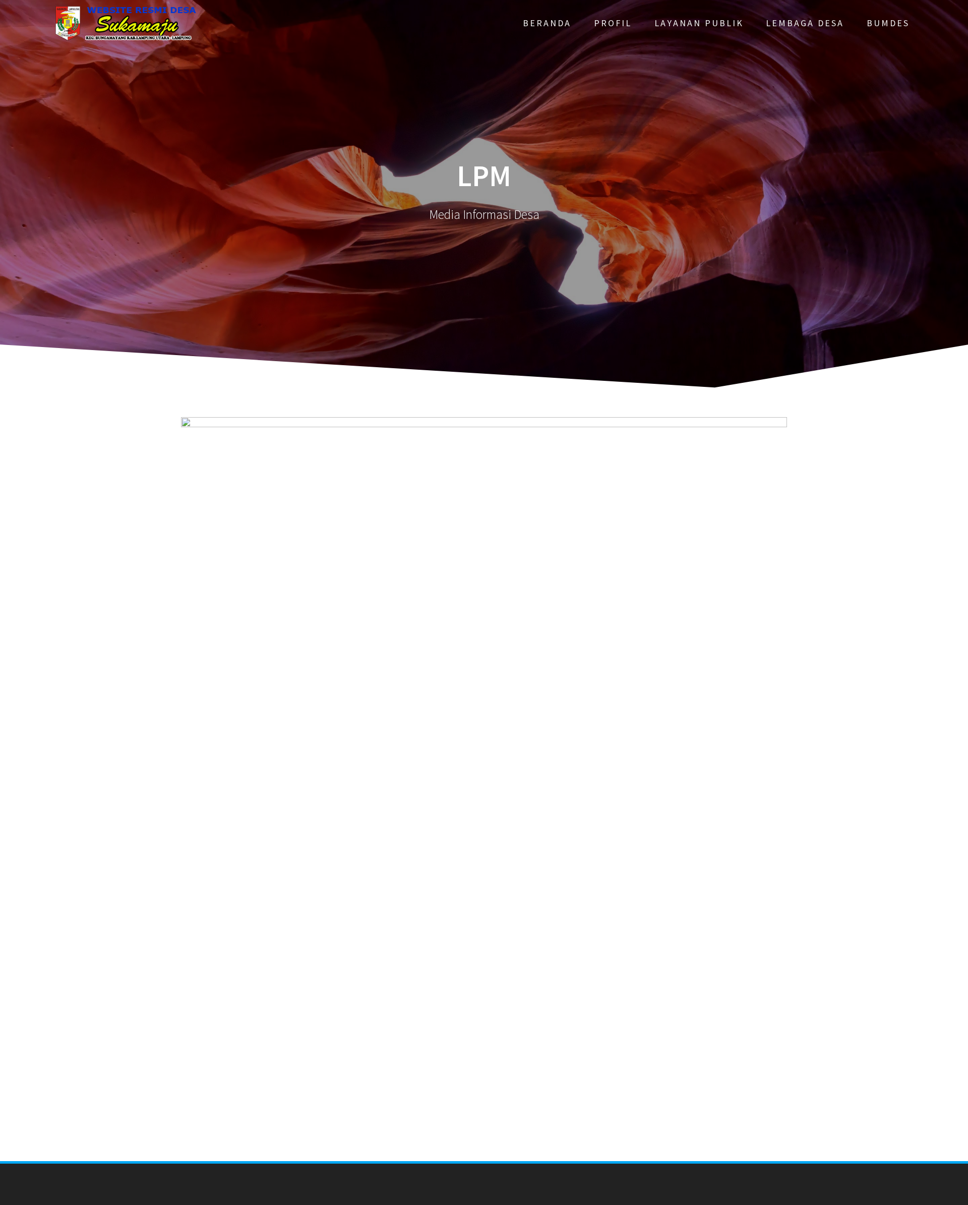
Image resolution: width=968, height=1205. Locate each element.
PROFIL (613, 23)
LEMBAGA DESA (805, 23)
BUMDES (888, 23)
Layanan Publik (699, 23)
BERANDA (547, 23)
